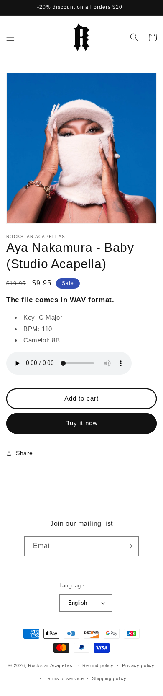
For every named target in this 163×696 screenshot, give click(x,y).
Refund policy (98, 665)
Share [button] (24, 453)
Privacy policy (138, 665)
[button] (10, 37)
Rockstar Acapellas (50, 665)
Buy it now (81, 423)
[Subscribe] (129, 546)
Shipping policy (109, 678)
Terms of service (64, 678)
